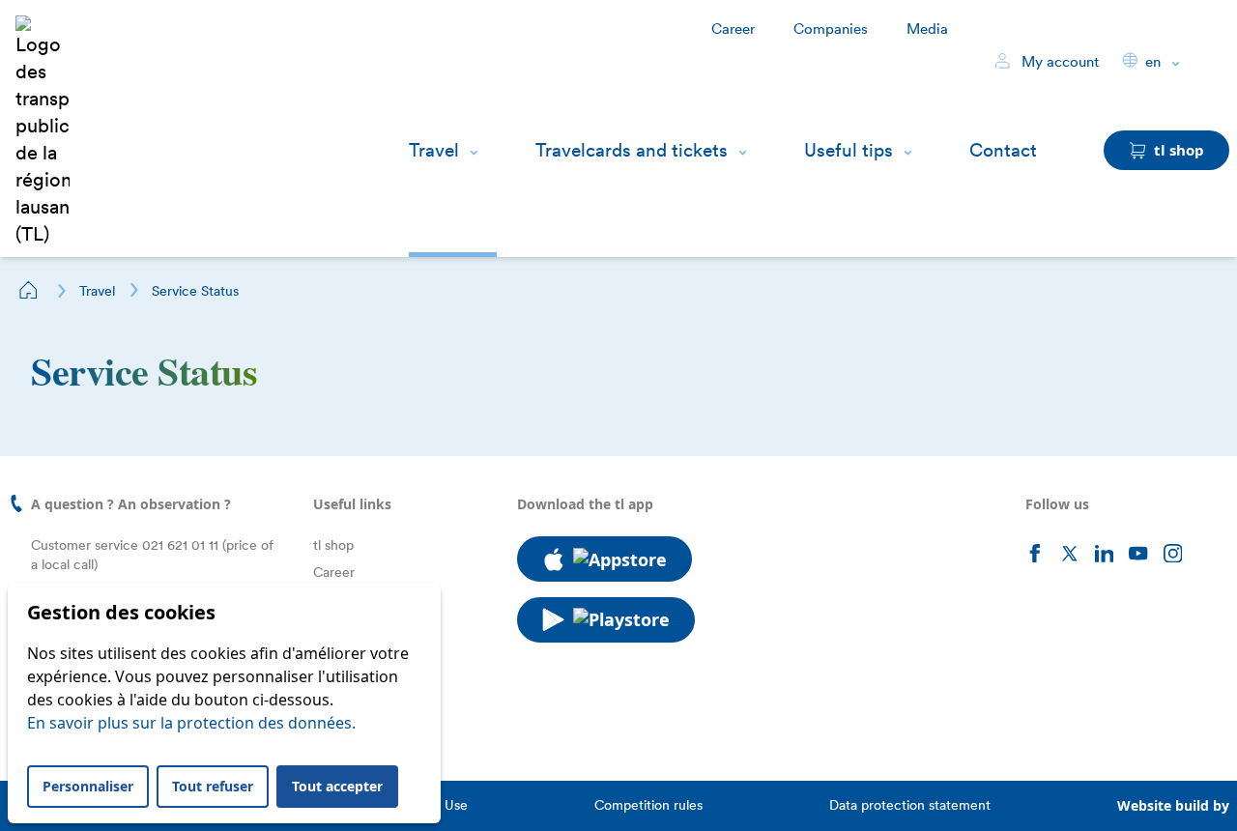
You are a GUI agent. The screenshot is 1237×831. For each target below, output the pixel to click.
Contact (1003, 150)
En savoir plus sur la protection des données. (191, 722)
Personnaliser (88, 786)
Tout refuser (212, 786)
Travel (434, 150)
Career (733, 29)
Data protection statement (910, 805)
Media (927, 29)
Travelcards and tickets (631, 150)
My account (1058, 62)
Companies (830, 29)
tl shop (333, 545)
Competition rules (648, 805)
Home (29, 290)
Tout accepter (337, 786)
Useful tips (848, 150)
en (1153, 62)
